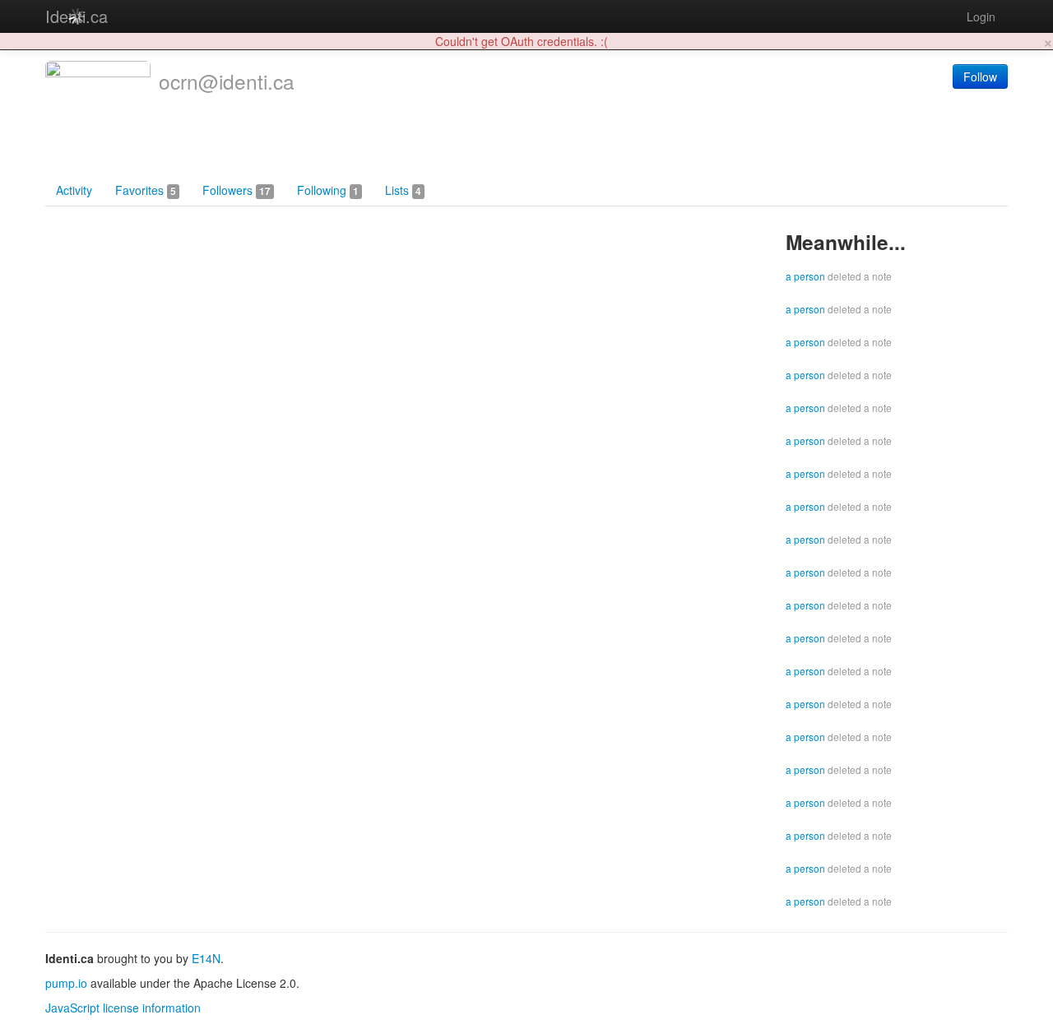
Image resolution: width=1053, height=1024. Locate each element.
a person (805, 276)
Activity (74, 190)
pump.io (66, 983)
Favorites (145, 190)
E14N (206, 958)
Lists (403, 190)
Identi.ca (76, 16)
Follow (980, 76)
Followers (236, 190)
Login (981, 16)
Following (328, 190)
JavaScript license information (123, 1007)
